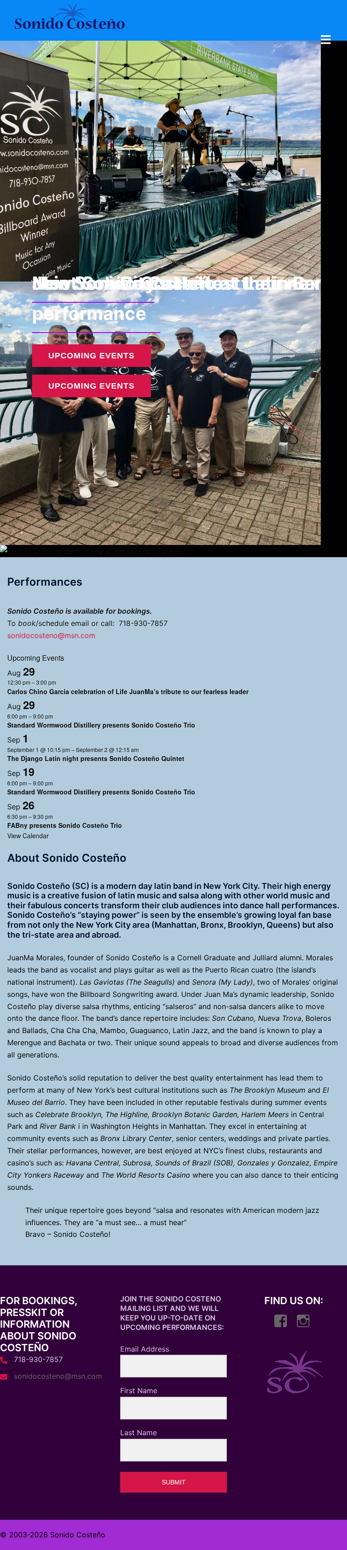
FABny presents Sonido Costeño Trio (64, 825)
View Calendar (28, 835)
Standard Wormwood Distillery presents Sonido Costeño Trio (101, 724)
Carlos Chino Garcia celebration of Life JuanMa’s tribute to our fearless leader (128, 691)
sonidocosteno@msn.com (51, 635)
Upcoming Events (91, 385)
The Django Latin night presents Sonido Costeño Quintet (95, 758)
